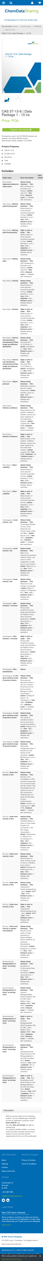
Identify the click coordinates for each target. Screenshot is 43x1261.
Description (9, 1110)
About (4, 1160)
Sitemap (5, 1163)
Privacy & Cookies (29, 1160)
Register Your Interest (20, 130)
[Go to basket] (39, 2)
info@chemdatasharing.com (12, 1196)
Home (15, 26)
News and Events (8, 1171)
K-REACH (37, 26)
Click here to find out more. (11, 1259)
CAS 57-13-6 (9, 30)
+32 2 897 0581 (7, 1192)
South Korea (26, 26)
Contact (5, 1167)
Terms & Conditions (29, 1163)
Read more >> (7, 1225)
